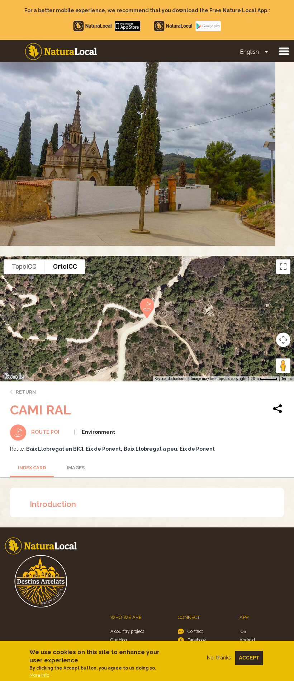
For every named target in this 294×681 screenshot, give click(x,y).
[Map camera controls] (283, 340)
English (249, 51)
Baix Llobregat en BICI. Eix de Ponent (73, 449)
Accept (249, 658)
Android (247, 640)
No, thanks (219, 658)
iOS (243, 631)
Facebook (197, 640)
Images (76, 467)
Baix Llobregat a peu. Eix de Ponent (169, 449)
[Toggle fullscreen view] (283, 266)
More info (39, 675)
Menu (283, 51)
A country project (127, 631)
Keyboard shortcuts (170, 379)
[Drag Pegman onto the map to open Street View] (283, 365)
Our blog (118, 640)
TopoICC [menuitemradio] (24, 266)
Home (61, 51)
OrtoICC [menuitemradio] (65, 266)
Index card (32, 467)
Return (26, 392)
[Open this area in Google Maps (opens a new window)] (13, 376)
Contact (195, 631)
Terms (286, 379)
